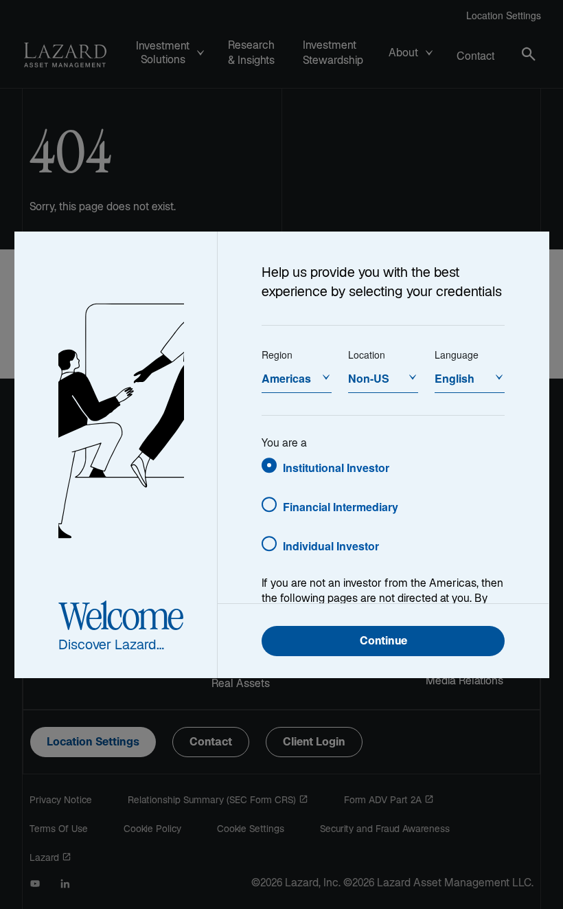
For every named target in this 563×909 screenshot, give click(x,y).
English (454, 378)
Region (277, 354)
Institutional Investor (336, 467)
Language (457, 354)
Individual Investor (331, 546)
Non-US (368, 378)
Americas (286, 378)
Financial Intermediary (340, 507)
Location (366, 354)
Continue (383, 642)
